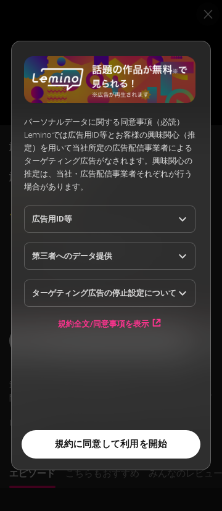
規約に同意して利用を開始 (111, 443)
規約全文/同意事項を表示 (103, 323)
